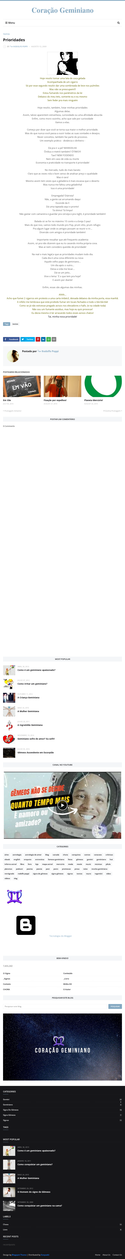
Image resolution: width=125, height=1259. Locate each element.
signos (70, 873)
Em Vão (7, 400)
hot (111, 859)
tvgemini (98, 873)
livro (30, 864)
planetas (8, 869)
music (88, 864)
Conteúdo (67, 973)
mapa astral (47, 864)
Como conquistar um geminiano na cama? (40, 1205)
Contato (7, 984)
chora (65, 854)
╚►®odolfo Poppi (19, 46)
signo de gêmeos (40, 873)
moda (70, 864)
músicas (98, 864)
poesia (39, 869)
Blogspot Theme (19, 1255)
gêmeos (79, 859)
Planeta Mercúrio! (93, 400)
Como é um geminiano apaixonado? (36, 670)
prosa (77, 869)
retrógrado (9, 873)
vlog (15, 878)
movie (79, 864)
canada (56, 854)
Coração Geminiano (63, 10)
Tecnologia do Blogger (60, 936)
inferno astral (10, 864)
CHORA (6, 989)
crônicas (109, 854)
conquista (76, 854)
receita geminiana (99, 869)
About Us (106, 1255)
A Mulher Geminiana (28, 711)
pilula (108, 864)
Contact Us (117, 1255)
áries (7, 854)
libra (22, 864)
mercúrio (60, 864)
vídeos (7, 878)
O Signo (6, 973)
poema (30, 869)
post (48, 869)
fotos (70, 859)
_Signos (6, 978)
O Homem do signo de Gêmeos (34, 1191)
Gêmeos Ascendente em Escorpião (36, 752)
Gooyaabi (45, 1255)
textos (6, 34)
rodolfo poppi (23, 873)
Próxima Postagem (112, 410)
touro (88, 873)
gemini (90, 859)
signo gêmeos (57, 873)
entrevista (39, 859)
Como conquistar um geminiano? (35, 1164)
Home (97, 1255)
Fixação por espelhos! (55, 400)
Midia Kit (67, 984)
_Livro (66, 978)
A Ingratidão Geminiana (30, 725)
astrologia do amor (33, 854)
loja (36, 864)
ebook (7, 859)
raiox (85, 869)
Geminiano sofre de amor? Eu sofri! (36, 738)
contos (87, 854)
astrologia (17, 854)
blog (47, 854)
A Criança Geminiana (28, 697)
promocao (66, 869)
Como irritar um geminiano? (32, 683)
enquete (27, 859)
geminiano (101, 859)
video (108, 873)
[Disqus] (62, 539)
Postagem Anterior (12, 410)
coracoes (98, 854)
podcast (19, 869)
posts (56, 869)
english (17, 859)
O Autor (67, 989)
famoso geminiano (56, 859)
